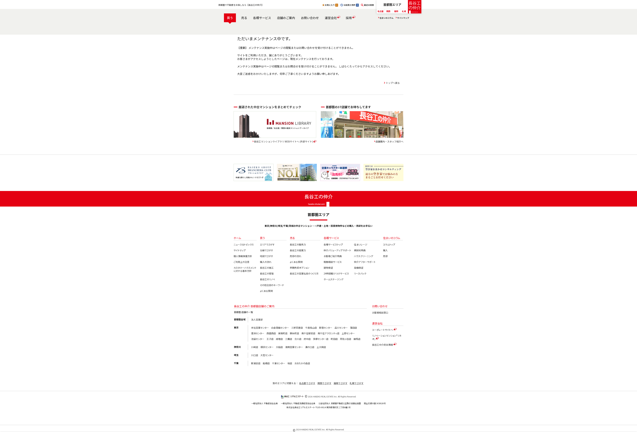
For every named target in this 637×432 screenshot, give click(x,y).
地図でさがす (266, 256)
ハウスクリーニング (363, 256)
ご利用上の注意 (241, 262)
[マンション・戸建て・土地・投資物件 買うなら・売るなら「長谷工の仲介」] (414, 6)
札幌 (404, 11)
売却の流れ (295, 256)
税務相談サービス (333, 262)
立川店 (297, 339)
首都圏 (392, 4)
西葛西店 (271, 333)
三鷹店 (288, 339)
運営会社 (331, 18)
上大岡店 (321, 347)
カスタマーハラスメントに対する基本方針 (245, 269)
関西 (388, 11)
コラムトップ (389, 244)
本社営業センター (260, 327)
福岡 (396, 11)
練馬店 (357, 339)
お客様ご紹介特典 (333, 256)
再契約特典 (360, 250)
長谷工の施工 (267, 267)
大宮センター (267, 355)
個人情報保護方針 (243, 256)
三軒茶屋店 (297, 327)
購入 (385, 250)
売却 (385, 256)
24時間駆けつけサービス (336, 273)
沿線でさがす (266, 250)
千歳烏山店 (311, 327)
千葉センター (278, 363)
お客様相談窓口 (380, 312)
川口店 (254, 355)
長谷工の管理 (267, 273)
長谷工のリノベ (267, 279)
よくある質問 (266, 291)
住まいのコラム (386, 17)
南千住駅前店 (308, 333)
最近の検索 (369, 4)
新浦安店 (255, 363)
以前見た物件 (351, 4)
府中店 (307, 339)
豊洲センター (257, 333)
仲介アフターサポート (365, 262)
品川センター (341, 327)
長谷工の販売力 (298, 244)
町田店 (334, 339)
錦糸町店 (294, 333)
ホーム (237, 238)
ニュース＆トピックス (244, 244)
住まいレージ (360, 244)
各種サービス (262, 18)
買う (230, 18)
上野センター (348, 333)
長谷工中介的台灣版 (382, 344)
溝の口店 (309, 347)
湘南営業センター (294, 347)
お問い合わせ (310, 18)
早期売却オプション (299, 267)
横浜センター (267, 347)
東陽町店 (282, 333)
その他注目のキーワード (272, 285)
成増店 (279, 339)
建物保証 (328, 267)
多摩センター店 (320, 339)
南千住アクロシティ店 (328, 333)
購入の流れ (265, 262)
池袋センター (257, 339)
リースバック (360, 273)
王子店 (270, 339)
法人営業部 (257, 319)
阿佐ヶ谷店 (345, 339)
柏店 (289, 363)
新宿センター (325, 327)
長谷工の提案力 (298, 250)
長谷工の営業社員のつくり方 (304, 273)
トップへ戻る (393, 82)
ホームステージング (333, 279)
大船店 (279, 347)
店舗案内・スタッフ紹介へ (389, 141)
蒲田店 (353, 327)
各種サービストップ (333, 244)
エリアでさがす (267, 244)
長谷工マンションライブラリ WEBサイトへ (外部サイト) (283, 141)
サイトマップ (403, 17)
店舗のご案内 (286, 18)
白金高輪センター (280, 327)
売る (244, 18)
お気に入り (331, 4)
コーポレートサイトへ (382, 329)
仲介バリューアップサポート (337, 250)
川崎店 (254, 347)
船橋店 (266, 363)
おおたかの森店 (302, 363)
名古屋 (381, 11)
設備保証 (358, 267)
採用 (349, 18)
